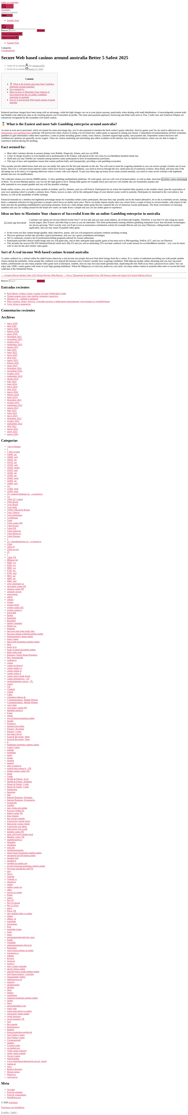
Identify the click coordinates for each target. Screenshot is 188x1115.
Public (10, 940)
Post (9, 926)
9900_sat (11, 578)
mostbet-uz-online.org (17, 863)
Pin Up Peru (13, 905)
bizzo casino (13, 639)
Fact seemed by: (17, 89)
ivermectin (12, 802)
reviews (10, 963)
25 (8, 552)
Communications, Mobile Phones (22, 700)
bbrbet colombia (14, 623)
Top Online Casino (16, 1035)
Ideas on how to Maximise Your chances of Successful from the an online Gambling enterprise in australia (29, 94)
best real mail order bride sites (21, 631)
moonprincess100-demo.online (21, 855)
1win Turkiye (13, 512)
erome (10, 715)
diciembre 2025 (14, 336)
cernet (10, 684)
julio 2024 (11, 381)
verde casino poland (16, 1053)
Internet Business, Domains (19, 797)
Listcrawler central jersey (18, 821)
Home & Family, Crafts (18, 784)
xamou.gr (11, 1064)
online (10, 884)
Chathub (11, 689)
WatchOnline (13, 1058)
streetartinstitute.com (16, 1006)
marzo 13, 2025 (36, 69)
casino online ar (14, 671)
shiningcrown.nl (14, 979)
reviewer (11, 961)
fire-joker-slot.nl (14, 734)
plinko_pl (11, 919)
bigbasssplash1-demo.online (20, 636)
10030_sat (12, 459)
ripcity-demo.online (16, 969)
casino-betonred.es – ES (18, 678)
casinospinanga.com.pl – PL (20, 681)
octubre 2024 (13, 373)
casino (10, 663)
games (10, 758)
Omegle (10, 876)
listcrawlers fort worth (17, 829)
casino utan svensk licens (18, 676)
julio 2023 (11, 410)
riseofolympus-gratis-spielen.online (23, 971)
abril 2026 (11, 326)
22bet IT (11, 547)
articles (10, 599)
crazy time (12, 705)
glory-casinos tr (14, 766)
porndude (11, 921)
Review (10, 958)
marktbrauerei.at (14, 839)
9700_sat (11, 570)
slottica (10, 992)
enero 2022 (12, 431)
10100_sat (12, 462)
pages (9, 897)
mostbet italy (13, 858)
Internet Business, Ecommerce (21, 800)
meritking (11, 845)
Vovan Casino (13, 1056)
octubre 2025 (13, 342)
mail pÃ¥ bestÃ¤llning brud (20, 834)
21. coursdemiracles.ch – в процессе (24, 541)
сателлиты (12, 1077)
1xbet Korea (13, 525)
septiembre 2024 (14, 376)
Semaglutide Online (16, 977)
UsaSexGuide (13, 1045)
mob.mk (11, 847)
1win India (12, 507)
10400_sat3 (12, 483)
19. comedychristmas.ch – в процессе (25, 494)
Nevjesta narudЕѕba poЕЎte (20, 868)
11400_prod (12, 489)
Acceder (11, 1089)
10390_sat (12, 475)
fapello (10, 721)
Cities (9, 694)
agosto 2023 (12, 408)
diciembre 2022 (14, 418)
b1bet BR (11, 613)
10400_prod (12, 478)
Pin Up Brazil (13, 903)
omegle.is (11, 882)
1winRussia (12, 518)
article (10, 597)
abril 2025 (11, 357)
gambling (11, 752)
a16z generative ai (15, 583)
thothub (10, 1029)
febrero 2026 (13, 331)
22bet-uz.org (13, 549)
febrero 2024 (13, 394)
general (10, 763)
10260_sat (12, 473)
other (9, 890)
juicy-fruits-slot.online (17, 808)
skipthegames (13, 985)
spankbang (12, 995)
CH (8, 686)
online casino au (14, 887)
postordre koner (14, 929)
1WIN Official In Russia (18, 510)
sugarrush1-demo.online (18, 1014)
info (9, 795)
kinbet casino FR (15, 813)
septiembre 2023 (14, 405)
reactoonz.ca (13, 953)
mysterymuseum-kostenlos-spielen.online (26, 866)
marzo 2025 (12, 360)
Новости (11, 1074)
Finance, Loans (14, 731)
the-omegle (12, 1024)
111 (8, 486)
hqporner (11, 792)
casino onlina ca (14, 668)
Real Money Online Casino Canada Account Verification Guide (36, 293)
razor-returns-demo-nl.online (20, 950)
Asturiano (5, 10)
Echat (9, 713)
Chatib (10, 692)
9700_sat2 (12, 573)
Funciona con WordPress (12, 1107)
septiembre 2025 (14, 344)
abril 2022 (11, 426)
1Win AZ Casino (15, 499)
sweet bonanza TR (15, 1019)
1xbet (9, 520)
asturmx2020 (38, 65)
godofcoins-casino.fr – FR (19, 768)
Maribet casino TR (15, 837)
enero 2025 (12, 365)
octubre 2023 (13, 402)
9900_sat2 (12, 581)
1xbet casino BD (15, 523)
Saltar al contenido (9, 2)
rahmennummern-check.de (19, 945)
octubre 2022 (13, 421)
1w (8, 496)
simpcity (11, 982)
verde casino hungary (17, 1050)
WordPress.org (14, 1097)
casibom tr (12, 660)
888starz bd (12, 560)
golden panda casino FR (18, 771)
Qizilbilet (11, 942)
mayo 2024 (12, 386)
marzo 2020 (12, 434)
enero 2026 (12, 334)
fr (8, 742)
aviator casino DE (15, 607)
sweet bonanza (14, 1016)
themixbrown (13, 1027)
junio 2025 (12, 352)
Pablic (10, 895)
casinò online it (14, 673)
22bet (9, 544)
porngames (12, 924)
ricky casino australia (16, 966)
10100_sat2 (12, 465)
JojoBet (10, 805)
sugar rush (12, 1008)
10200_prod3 (13, 467)
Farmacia (11, 723)
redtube (10, 955)
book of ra (12, 647)
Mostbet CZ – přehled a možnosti (22, 299)
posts (9, 932)
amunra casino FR (15, 589)
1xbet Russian (13, 536)
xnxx (9, 1066)
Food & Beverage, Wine (18, 737)
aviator (10, 602)
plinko (10, 916)
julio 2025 (11, 350)
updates (10, 1043)
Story (9, 1003)
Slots (9, 990)
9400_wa (11, 562)
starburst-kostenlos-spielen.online (22, 998)
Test (9, 1021)
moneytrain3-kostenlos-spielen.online (24, 853)
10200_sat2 (12, 470)
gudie (9, 773)
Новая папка (13, 1072)
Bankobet (11, 618)
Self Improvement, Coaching (20, 974)
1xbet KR (11, 528)
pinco (9, 908)
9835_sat (11, 576)
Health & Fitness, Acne (18, 779)
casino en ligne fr (15, 665)
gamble (10, 750)
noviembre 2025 (14, 339)
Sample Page (13, 20)
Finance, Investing (15, 729)
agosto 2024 (12, 379)
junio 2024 (12, 384)
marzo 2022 (12, 429)
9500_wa (11, 565)
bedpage (11, 628)
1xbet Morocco (14, 533)
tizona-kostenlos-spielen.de (19, 1032)
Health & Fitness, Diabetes (19, 781)
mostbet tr (11, 861)
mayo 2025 (12, 355)
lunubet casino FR (15, 831)
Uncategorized (8, 50)
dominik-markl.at (15, 710)
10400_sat (12, 481)
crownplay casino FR (17, 707)
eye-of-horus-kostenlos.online (21, 718)
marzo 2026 (12, 328)
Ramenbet (11, 948)
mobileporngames (15, 850)
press (9, 934)
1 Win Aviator (13, 452)
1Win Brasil (12, 502)
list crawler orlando (16, 818)
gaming (10, 760)
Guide (10, 776)
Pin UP (10, 900)
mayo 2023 (12, 416)
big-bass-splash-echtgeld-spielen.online (25, 634)
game (9, 755)
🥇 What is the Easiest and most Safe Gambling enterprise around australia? (32, 85)
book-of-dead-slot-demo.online (21, 649)
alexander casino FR (16, 586)
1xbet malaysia (14, 531)
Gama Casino (13, 747)
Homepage (12, 789)
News (9, 874)
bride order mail (14, 652)
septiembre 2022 (14, 423)
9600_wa (11, 568)
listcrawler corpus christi (18, 824)
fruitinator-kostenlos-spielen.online (23, 744)
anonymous (12, 594)
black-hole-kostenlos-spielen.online (23, 642)
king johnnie (13, 816)
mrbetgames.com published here (16, 133)
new (9, 871)
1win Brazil (12, 504)
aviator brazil (13, 605)
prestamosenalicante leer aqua (21, 937)
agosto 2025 (12, 347)
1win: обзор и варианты (19, 304)
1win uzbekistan (14, 515)
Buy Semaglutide (15, 657)
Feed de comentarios (16, 1095)
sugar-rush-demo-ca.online (19, 1011)
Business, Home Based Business (22, 655)
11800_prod (12, 491)
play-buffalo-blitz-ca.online (19, 913)
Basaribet (11, 620)
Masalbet (11, 842)
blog (9, 644)
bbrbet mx (11, 626)
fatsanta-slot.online (15, 726)
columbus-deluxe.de (16, 697)
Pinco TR (11, 911)
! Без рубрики (14, 446)
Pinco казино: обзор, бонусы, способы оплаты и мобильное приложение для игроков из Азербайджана (58, 301)
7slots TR (11, 557)
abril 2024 (11, 389)
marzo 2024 (12, 392)
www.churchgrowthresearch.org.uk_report (27, 1061)
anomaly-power (14, 591)
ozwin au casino (14, 892)
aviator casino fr (14, 610)
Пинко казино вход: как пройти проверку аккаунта (32, 296)
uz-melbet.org (13, 1048)
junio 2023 (12, 413)
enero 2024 (12, 397)
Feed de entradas (15, 1092)
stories (10, 1000)
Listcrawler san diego (17, 826)
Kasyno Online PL (16, 810)
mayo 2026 (12, 323)
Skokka (10, 987)
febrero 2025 (13, 363)
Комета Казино (14, 1069)
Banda (10, 615)
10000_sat (12, 454)
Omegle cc (12, 879)
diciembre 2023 (14, 400)
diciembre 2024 (14, 368)
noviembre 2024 (14, 371)
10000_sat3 (12, 457)
